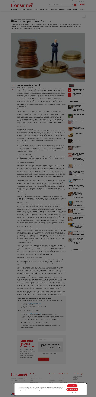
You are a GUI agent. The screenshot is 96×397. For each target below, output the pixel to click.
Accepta (72, 385)
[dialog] (51, 389)
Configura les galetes (72, 392)
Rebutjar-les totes (72, 389)
